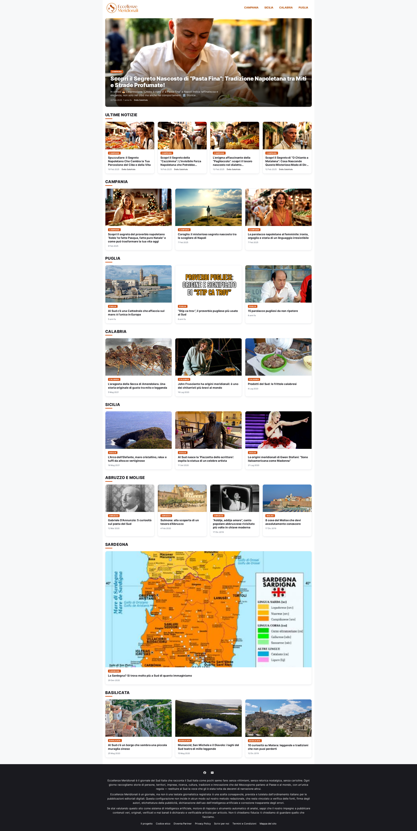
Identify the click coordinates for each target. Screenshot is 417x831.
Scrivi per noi (221, 823)
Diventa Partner (183, 823)
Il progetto (147, 823)
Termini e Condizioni (244, 823)
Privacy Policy (203, 823)
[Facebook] (204, 772)
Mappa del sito (268, 823)
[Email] (212, 772)
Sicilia (268, 7)
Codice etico (163, 823)
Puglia (303, 7)
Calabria (286, 7)
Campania (251, 7)
